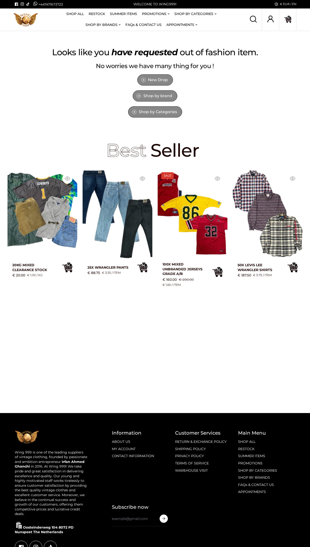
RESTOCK (97, 14)
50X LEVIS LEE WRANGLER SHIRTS (255, 267)
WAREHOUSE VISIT (191, 470)
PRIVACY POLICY (189, 456)
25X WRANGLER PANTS (107, 267)
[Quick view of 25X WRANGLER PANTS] (142, 178)
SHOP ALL (75, 14)
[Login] (270, 19)
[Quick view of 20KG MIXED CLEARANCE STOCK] (67, 178)
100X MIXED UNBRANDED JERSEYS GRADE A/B (182, 269)
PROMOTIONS (154, 14)
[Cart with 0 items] (288, 19)
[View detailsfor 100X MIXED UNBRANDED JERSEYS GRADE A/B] (192, 214)
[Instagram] (22, 4)
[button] (288, 19)
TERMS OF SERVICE (192, 463)
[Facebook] (16, 4)
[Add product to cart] (67, 267)
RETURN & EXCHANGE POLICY (201, 441)
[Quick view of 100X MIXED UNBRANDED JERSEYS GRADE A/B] (217, 178)
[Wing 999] (26, 19)
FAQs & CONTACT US (143, 25)
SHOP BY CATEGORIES (193, 14)
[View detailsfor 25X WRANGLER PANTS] (117, 214)
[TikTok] (28, 4)
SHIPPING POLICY (190, 449)
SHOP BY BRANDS (101, 25)
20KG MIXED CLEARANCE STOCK (29, 267)
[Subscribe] (164, 519)
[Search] (253, 19)
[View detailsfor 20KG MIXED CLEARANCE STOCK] (42, 214)
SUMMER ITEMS (123, 14)
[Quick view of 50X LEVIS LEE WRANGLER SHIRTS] (292, 178)
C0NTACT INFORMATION (133, 456)
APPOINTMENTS (180, 25)
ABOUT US (121, 441)
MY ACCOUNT (124, 449)
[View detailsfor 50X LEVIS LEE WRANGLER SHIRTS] (267, 214)
